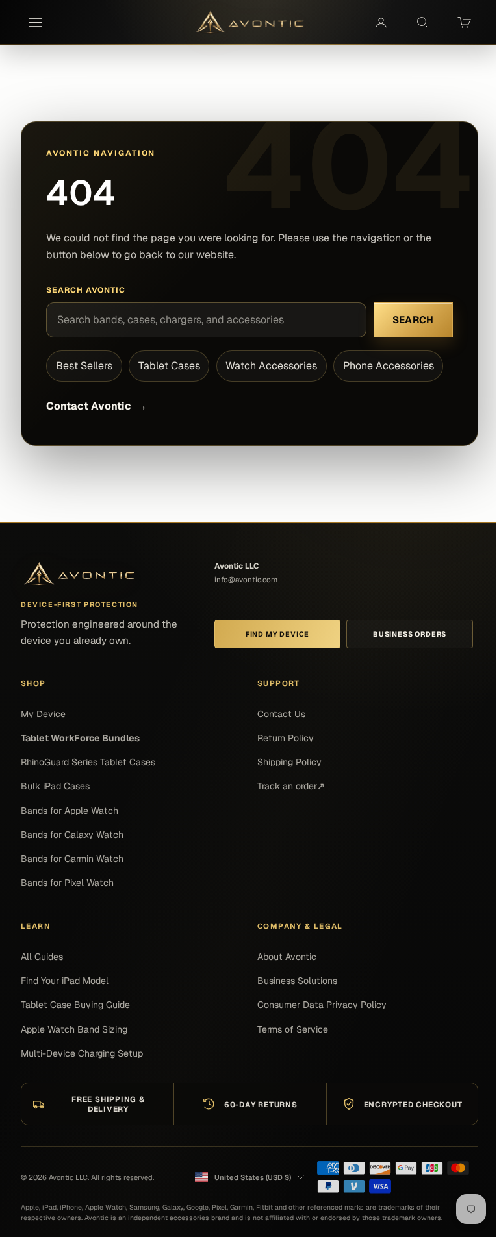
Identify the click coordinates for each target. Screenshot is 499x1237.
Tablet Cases (169, 366)
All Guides (42, 956)
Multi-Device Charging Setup (82, 1053)
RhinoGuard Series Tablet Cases (88, 762)
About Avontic (286, 956)
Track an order (291, 786)
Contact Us (281, 714)
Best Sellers (84, 366)
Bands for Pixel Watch (67, 882)
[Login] (380, 22)
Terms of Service (292, 1029)
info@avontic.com (245, 579)
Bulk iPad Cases (55, 786)
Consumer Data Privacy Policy (322, 1004)
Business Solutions (297, 980)
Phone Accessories (388, 366)
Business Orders (409, 634)
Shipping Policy (289, 762)
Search (413, 319)
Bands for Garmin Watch (72, 858)
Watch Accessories (271, 366)
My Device (43, 714)
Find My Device (277, 634)
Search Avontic (85, 290)
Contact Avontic (96, 406)
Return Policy (285, 738)
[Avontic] (79, 574)
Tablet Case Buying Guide (75, 1004)
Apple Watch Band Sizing (74, 1029)
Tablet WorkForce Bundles (80, 738)
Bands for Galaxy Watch (72, 834)
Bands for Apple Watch (69, 810)
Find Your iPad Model (65, 980)
